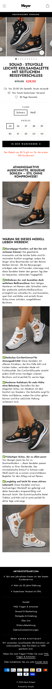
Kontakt (26, 602)
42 (26, 133)
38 (34, 126)
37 (26, 126)
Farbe (26, 107)
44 (41, 133)
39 (41, 126)
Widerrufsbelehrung (25, 625)
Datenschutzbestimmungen (26, 629)
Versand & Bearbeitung (26, 611)
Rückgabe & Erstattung (26, 616)
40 (10, 133)
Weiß (33, 112)
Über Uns (25, 620)
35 (10, 126)
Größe (26, 120)
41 (18, 133)
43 (33, 133)
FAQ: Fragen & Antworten (26, 606)
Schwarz (20, 112)
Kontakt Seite (41, 661)
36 (18, 126)
